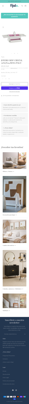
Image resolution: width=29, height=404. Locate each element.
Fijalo (11, 401)
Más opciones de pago (14, 91)
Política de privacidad (9, 380)
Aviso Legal (6, 377)
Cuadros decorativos (8, 245)
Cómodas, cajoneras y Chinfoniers (12, 289)
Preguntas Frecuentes (9, 355)
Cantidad (3, 76)
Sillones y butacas (8, 171)
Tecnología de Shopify (17, 401)
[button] (3, 5)
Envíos (4, 371)
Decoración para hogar (9, 215)
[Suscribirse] (24, 334)
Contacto (5, 359)
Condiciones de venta (8, 384)
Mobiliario (5, 310)
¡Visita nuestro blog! (8, 362)
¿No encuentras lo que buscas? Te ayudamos (14, 15)
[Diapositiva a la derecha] (17, 53)
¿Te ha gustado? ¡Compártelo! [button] (11, 95)
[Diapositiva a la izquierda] (11, 53)
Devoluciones (6, 374)
